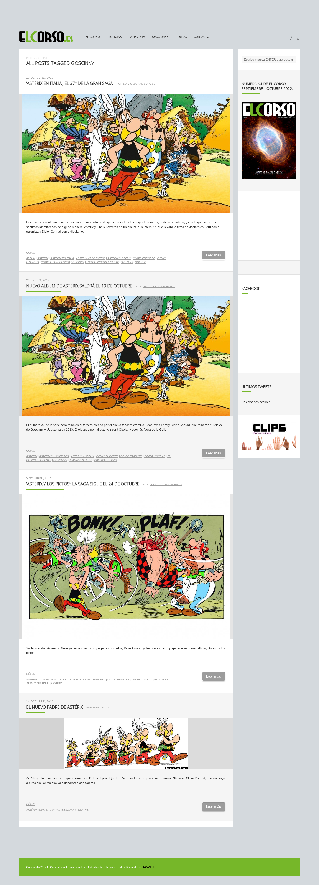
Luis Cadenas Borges (139, 84)
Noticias (115, 36)
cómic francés (131, 456)
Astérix (42, 258)
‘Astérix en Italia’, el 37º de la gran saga (69, 83)
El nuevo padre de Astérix (54, 707)
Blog (183, 36)
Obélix (99, 460)
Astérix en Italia (62, 258)
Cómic (30, 252)
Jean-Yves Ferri (80, 460)
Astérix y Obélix (119, 258)
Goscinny (77, 262)
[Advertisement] (159, 13)
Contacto (201, 36)
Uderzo (140, 262)
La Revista (137, 36)
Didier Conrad (154, 456)
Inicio (30, 58)
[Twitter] (296, 36)
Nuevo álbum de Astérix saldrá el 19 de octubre (79, 286)
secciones (160, 36)
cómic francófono (55, 262)
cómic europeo (144, 258)
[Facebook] (288, 36)
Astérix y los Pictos (90, 258)
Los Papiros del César (102, 262)
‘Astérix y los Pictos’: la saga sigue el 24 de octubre (82, 484)
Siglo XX (127, 262)
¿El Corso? (92, 36)
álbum (30, 258)
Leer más (213, 255)
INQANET (148, 867)
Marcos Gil (101, 707)
